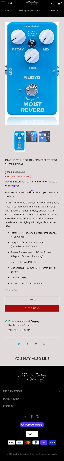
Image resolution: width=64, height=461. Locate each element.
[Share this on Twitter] (19, 343)
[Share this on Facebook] (27, 343)
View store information (19, 330)
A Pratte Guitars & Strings (26, 454)
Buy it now (32, 308)
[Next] (57, 74)
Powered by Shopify (48, 454)
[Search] (52, 3)
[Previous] (7, 74)
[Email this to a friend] (44, 343)
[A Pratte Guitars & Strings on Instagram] (37, 417)
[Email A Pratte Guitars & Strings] (26, 417)
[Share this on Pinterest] (35, 343)
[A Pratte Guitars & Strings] (32, 3)
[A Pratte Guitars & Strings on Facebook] (32, 417)
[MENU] (1, 3)
